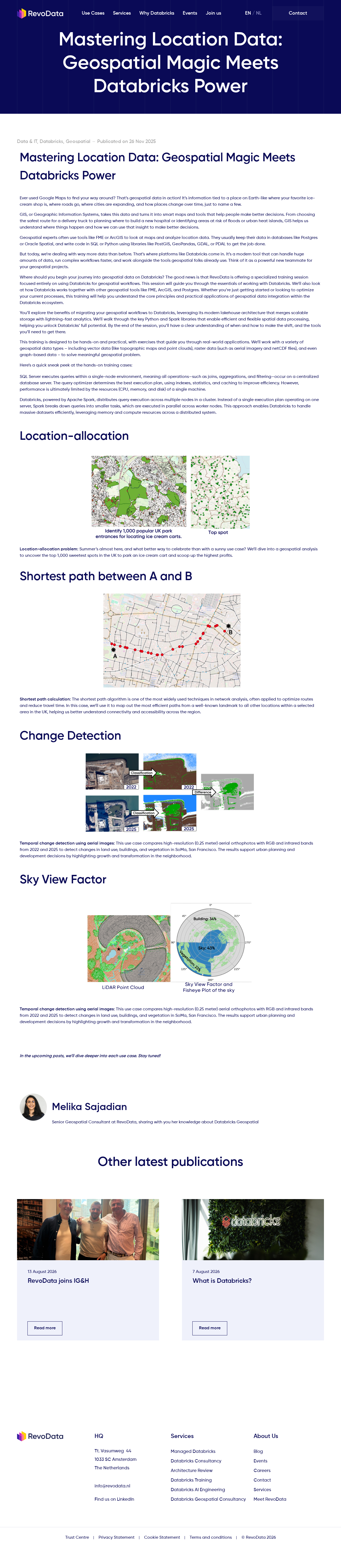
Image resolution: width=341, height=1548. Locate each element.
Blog (258, 1451)
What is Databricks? (222, 1281)
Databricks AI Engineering (198, 1490)
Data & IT (27, 141)
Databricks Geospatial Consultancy (208, 1499)
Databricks (51, 141)
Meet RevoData (270, 1499)
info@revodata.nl (112, 1486)
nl (259, 13)
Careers (262, 1471)
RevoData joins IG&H (58, 1281)
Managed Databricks (193, 1451)
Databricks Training (191, 1480)
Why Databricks (156, 13)
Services (122, 13)
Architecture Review (192, 1471)
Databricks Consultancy (196, 1461)
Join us (213, 13)
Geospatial (78, 141)
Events (190, 13)
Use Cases (93, 13)
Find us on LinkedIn (115, 1499)
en (248, 13)
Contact (262, 1480)
